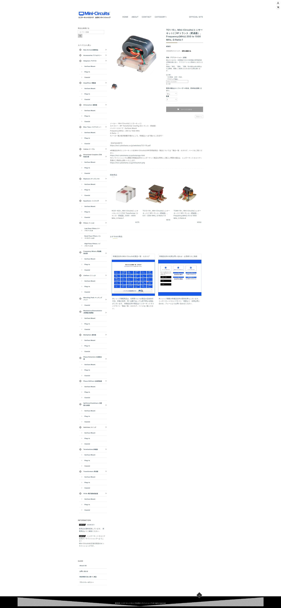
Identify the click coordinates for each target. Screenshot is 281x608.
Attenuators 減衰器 (90, 105)
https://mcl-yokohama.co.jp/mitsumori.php (127, 163)
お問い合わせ (84, 571)
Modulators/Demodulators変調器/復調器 (92, 312)
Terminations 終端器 (90, 449)
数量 (167, 96)
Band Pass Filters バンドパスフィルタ (93, 237)
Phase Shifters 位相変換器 (92, 381)
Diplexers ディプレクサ (91, 179)
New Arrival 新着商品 (90, 50)
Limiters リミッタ (89, 275)
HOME (125, 17)
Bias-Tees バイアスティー (92, 127)
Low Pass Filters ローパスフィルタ (92, 229)
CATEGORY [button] (160, 17)
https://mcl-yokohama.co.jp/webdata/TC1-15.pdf (130, 145)
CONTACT (146, 17)
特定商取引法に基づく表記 (88, 577)
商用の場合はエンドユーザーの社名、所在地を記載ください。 (184, 89)
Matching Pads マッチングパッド (92, 298)
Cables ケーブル (89, 149)
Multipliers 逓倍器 (89, 335)
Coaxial (87, 77)
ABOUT (135, 17)
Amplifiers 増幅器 (89, 83)
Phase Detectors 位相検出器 (92, 358)
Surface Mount (90, 66)
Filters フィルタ (88, 223)
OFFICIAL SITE (196, 17)
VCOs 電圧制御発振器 (90, 493)
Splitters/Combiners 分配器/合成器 (92, 404)
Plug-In (87, 72)
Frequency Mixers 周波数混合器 (92, 252)
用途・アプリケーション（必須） (177, 57)
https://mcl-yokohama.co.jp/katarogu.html (127, 155)
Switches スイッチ (89, 427)
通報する (199, 116)
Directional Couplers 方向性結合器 (92, 155)
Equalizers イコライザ (91, 201)
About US (83, 565)
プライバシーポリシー (87, 582)
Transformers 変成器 (90, 471)
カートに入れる (186, 109)
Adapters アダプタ (90, 61)
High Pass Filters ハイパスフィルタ (93, 245)
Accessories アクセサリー (92, 55)
